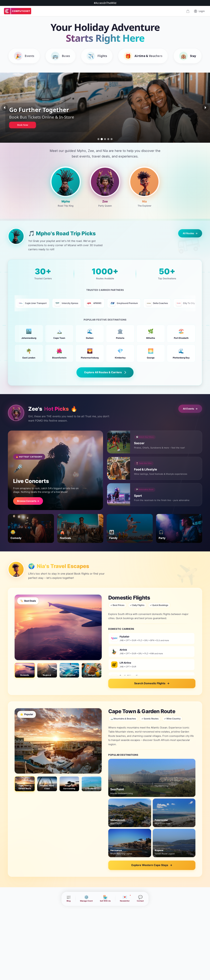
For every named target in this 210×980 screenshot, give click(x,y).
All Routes (190, 233)
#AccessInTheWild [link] (105, 3)
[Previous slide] (4, 107)
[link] (17, 11)
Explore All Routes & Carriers (103, 372)
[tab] (98, 139)
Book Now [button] (22, 128)
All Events (190, 408)
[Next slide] (205, 107)
